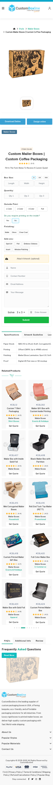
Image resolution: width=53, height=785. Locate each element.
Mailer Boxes (33, 29)
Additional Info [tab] (23, 641)
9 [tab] (36, 627)
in (34, 178)
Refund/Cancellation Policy (23, 775)
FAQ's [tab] (7, 641)
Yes (7, 221)
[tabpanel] (14, 502)
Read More (9, 655)
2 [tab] (16, 627)
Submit (26, 320)
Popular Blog (44, 775)
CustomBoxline (26, 762)
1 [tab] (14, 627)
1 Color (9, 209)
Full (42, 209)
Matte (7, 232)
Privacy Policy (15, 772)
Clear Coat (23, 232)
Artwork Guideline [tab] (33, 335)
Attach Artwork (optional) (28, 258)
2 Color (20, 209)
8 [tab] (33, 627)
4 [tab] (23, 627)
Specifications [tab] (11, 335)
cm (40, 178)
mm (46, 178)
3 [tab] (19, 627)
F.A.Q (5, 772)
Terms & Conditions (32, 772)
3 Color (31, 209)
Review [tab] (39, 641)
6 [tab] (29, 627)
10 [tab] (38, 627)
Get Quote (13, 426)
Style (21, 29)
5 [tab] (27, 627)
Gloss (14, 232)
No (15, 221)
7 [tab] (31, 627)
